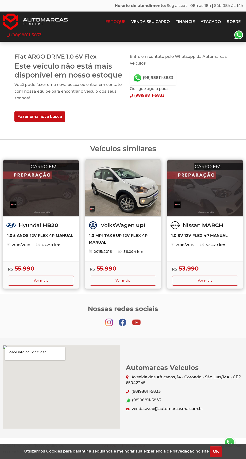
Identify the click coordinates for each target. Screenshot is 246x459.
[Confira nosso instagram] (109, 320)
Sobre (234, 21)
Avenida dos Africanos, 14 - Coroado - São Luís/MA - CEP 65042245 (183, 380)
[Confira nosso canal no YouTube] (136, 320)
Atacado (211, 21)
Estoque (115, 21)
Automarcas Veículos (45, 21)
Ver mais (41, 280)
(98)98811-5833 (157, 77)
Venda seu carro (150, 21)
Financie (185, 21)
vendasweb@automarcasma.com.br (167, 408)
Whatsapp (238, 35)
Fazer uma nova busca (40, 116)
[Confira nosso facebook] (123, 320)
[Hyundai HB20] (41, 188)
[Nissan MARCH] (205, 188)
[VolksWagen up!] (123, 188)
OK (216, 451)
